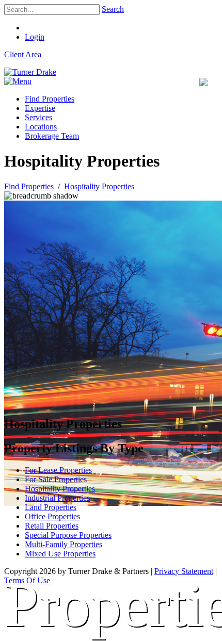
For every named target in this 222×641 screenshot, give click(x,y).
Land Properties (50, 507)
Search (113, 9)
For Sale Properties (56, 479)
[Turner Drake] (30, 72)
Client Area (22, 54)
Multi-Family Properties (63, 544)
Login (34, 36)
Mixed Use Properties (60, 553)
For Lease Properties (58, 470)
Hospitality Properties (60, 488)
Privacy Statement (183, 571)
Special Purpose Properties (68, 535)
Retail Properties (51, 525)
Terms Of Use (27, 580)
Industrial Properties (57, 498)
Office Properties (52, 516)
